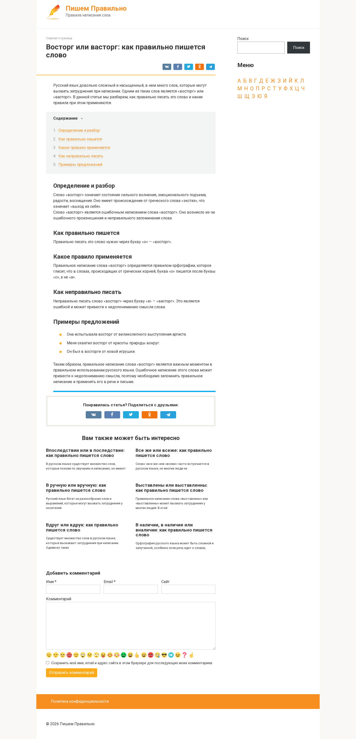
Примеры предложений (80, 164)
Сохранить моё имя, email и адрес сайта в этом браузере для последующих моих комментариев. (132, 663)
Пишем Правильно (96, 8)
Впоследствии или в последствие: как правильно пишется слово (85, 452)
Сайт (165, 581)
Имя (51, 581)
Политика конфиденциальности (80, 701)
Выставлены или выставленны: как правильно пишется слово (172, 487)
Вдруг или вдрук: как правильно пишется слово (82, 527)
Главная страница (59, 38)
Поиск (243, 38)
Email (110, 581)
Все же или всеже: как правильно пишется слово (174, 452)
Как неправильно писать (80, 156)
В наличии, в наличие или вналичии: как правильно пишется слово (174, 530)
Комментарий (58, 599)
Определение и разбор (79, 130)
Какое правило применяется (84, 147)
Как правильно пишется (80, 139)
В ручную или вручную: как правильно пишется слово (76, 487)
